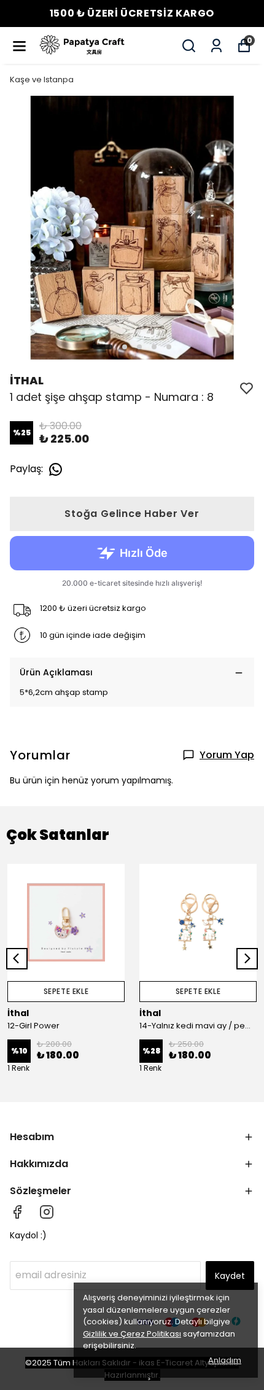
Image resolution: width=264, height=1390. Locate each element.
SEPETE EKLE (66, 991)
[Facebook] (17, 1212)
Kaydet (230, 1276)
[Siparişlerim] (216, 45)
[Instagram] (46, 1212)
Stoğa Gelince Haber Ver (131, 514)
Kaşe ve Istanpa (42, 79)
